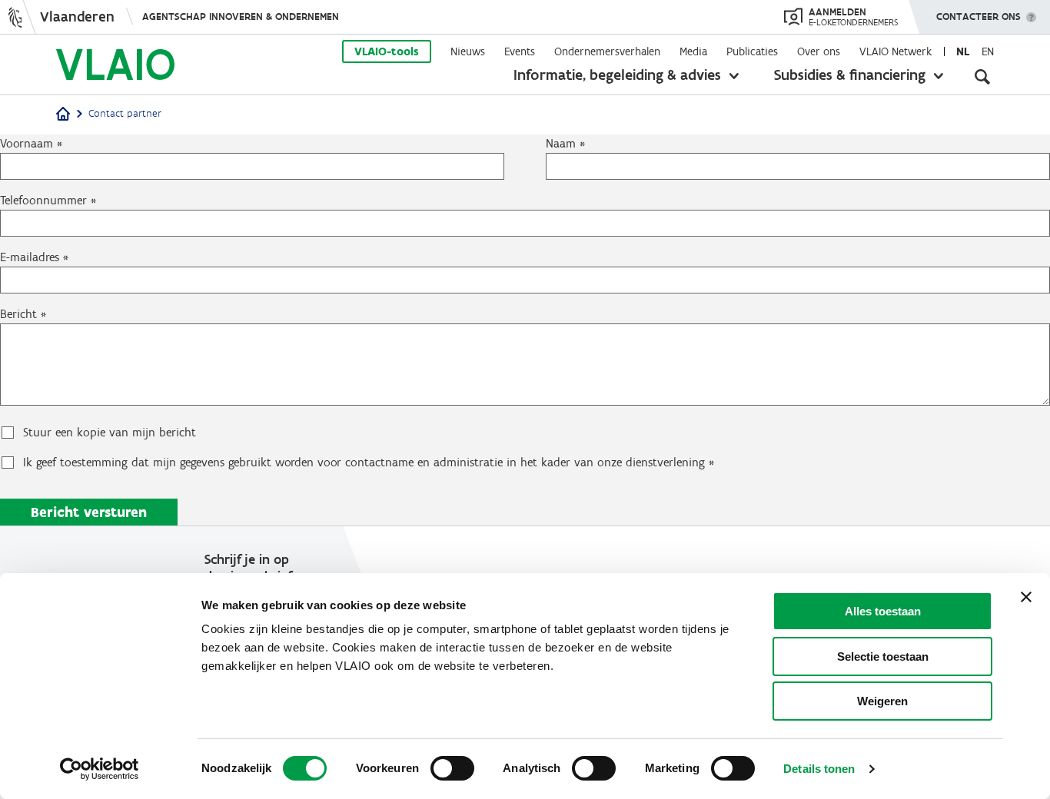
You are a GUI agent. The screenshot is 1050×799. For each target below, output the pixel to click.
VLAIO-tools (386, 51)
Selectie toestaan (883, 656)
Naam (561, 143)
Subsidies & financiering (849, 74)
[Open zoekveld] (982, 76)
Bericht (18, 314)
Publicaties (752, 51)
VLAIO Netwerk (895, 51)
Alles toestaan (883, 611)
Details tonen (819, 768)
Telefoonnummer (43, 200)
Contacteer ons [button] (978, 16)
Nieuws (467, 51)
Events (519, 51)
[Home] (63, 115)
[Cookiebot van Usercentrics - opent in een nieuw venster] (99, 769)
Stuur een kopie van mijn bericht (109, 432)
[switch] (452, 768)
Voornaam (26, 143)
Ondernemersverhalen (607, 51)
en (988, 51)
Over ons (818, 51)
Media (693, 51)
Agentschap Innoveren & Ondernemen (240, 16)
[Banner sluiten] (1026, 597)
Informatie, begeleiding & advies (617, 74)
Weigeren (882, 701)
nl (962, 51)
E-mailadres (29, 257)
